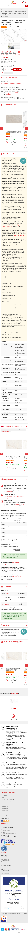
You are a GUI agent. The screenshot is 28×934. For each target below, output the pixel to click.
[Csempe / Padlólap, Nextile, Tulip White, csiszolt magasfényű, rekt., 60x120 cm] (14, 119)
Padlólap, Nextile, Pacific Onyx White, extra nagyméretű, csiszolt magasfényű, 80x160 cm (13, 457)
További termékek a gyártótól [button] (13, 642)
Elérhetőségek (4, 815)
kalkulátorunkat (8, 491)
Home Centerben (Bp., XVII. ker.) (8, 603)
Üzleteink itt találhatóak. (11, 750)
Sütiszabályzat (4, 806)
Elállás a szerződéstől (6, 801)
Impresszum (4, 795)
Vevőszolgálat (4, 810)
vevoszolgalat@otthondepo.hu (9, 833)
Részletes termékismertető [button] (12, 154)
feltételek (20, 420)
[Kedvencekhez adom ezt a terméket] (2, 73)
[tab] (14, 105)
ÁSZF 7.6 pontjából (16, 576)
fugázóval (14, 237)
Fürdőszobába (18, 11)
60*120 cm (5, 16)
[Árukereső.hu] (4, 848)
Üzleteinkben (8, 94)
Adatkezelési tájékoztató (6, 804)
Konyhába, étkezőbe (17, 13)
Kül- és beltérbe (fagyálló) (9, 11)
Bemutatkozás (4, 808)
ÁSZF (2, 797)
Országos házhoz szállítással (12, 93)
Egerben (7, 593)
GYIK (2, 812)
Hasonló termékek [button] (9, 105)
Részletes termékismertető (10, 77)
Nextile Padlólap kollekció (9, 430)
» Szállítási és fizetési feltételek (7, 799)
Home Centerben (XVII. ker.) (12, 496)
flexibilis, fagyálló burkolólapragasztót (11, 225)
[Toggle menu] (2, 2)
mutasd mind (5, 431)
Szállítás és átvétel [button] (9, 479)
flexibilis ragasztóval (18, 235)
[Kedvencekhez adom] (7, 142)
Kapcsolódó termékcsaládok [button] (13, 426)
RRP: (25, 137)
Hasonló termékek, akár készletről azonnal (12, 83)
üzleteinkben (10, 568)
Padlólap (5, 10)
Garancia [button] (6, 625)
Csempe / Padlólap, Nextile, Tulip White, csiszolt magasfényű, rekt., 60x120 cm (13, 132)
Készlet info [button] (8, 587)
